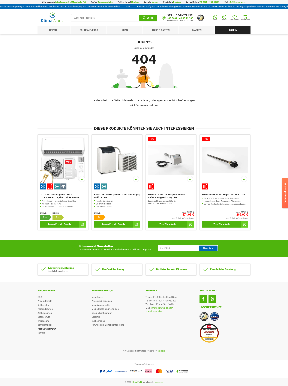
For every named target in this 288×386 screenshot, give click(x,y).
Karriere (41, 332)
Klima (125, 30)
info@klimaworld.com (162, 308)
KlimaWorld (137, 382)
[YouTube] (212, 299)
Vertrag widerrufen (47, 329)
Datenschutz (44, 317)
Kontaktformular (154, 311)
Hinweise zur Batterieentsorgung (108, 324)
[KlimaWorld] (225, 332)
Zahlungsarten (45, 313)
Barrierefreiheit (45, 324)
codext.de (159, 382)
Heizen (53, 30)
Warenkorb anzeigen (102, 301)
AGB (40, 297)
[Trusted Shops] (200, 18)
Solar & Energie (89, 30)
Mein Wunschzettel (101, 305)
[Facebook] (203, 299)
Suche (150, 17)
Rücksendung (98, 321)
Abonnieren (208, 248)
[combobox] (114, 17)
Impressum (43, 321)
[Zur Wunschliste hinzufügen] (82, 179)
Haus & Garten (161, 30)
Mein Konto (97, 297)
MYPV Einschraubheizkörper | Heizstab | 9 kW (223, 194)
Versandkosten (45, 309)
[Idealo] (214, 316)
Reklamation (44, 305)
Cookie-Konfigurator (102, 313)
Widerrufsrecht (45, 301)
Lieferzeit (161, 351)
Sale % (233, 30)
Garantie (96, 317)
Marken (197, 30)
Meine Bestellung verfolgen (105, 309)
